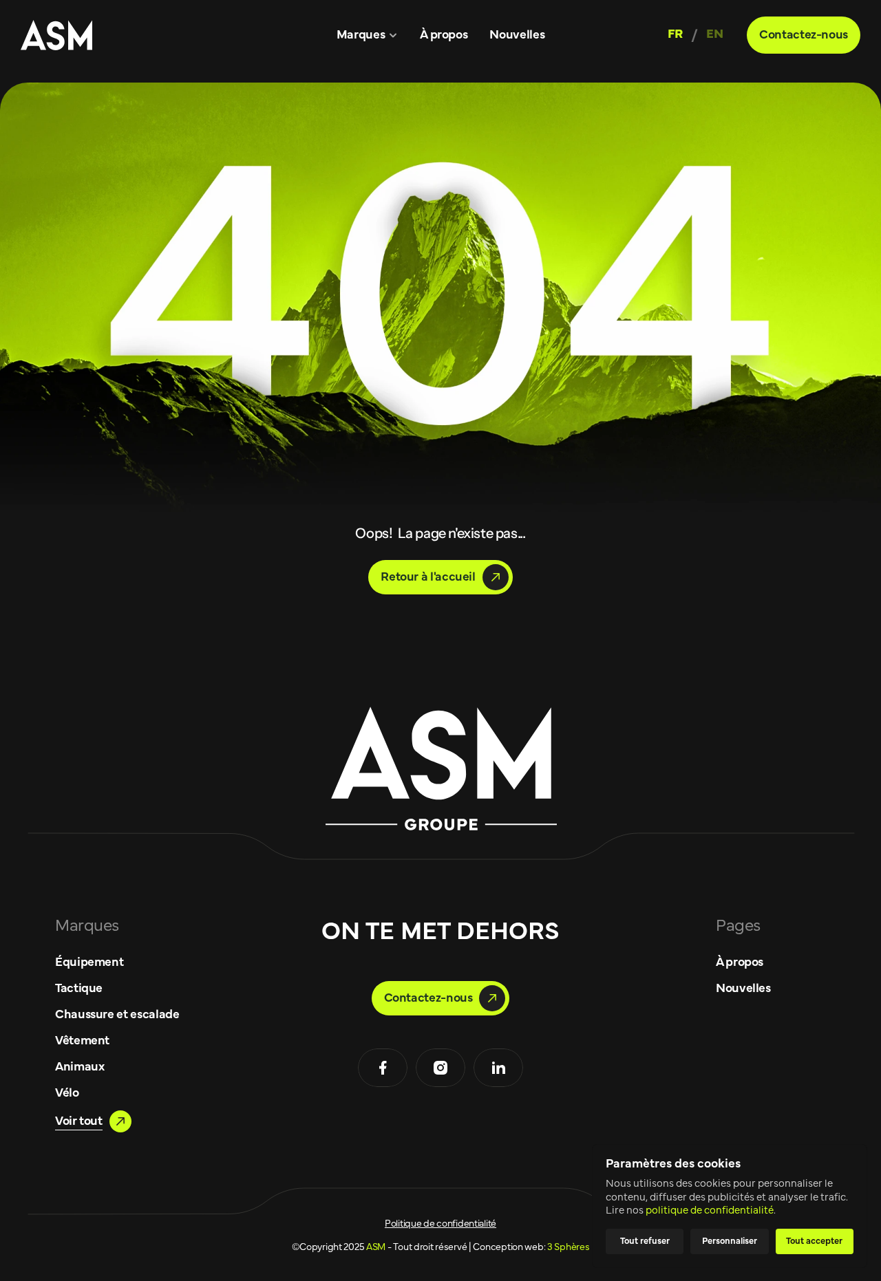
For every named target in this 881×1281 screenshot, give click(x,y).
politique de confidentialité (710, 1210)
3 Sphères (568, 1247)
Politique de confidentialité (440, 1224)
